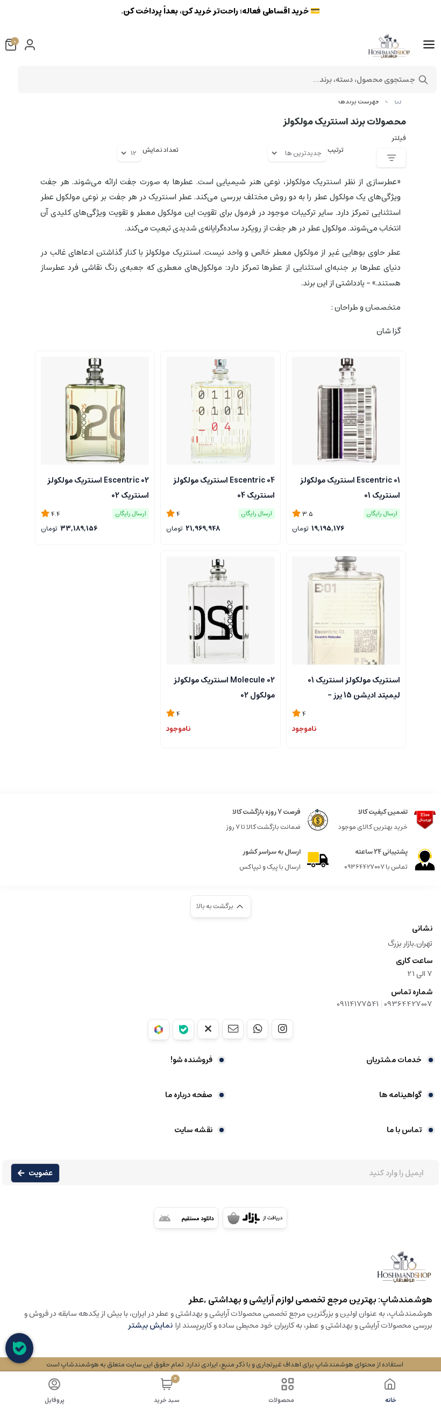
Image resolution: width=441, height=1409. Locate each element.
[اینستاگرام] (282, 1028)
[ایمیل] (233, 1028)
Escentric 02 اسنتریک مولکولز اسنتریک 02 (98, 487)
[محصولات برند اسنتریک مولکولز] (220, 1272)
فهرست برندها (358, 101)
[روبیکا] (158, 1029)
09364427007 (408, 1004)
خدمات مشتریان (394, 1060)
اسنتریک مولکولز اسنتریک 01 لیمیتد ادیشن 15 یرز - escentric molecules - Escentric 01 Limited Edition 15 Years (350, 687)
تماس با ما (404, 1130)
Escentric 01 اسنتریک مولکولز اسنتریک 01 (350, 487)
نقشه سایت (193, 1130)
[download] (186, 1218)
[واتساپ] (257, 1028)
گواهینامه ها (400, 1095)
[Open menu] (429, 44)
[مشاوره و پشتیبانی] (19, 1348)
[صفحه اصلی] (398, 101)
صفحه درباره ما (188, 1095)
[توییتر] (208, 1028)
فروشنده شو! (191, 1060)
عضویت (41, 1173)
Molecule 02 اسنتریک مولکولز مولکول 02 (224, 687)
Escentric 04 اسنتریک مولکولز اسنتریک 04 (223, 487)
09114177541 (358, 1004)
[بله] (183, 1029)
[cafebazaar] (255, 1218)
